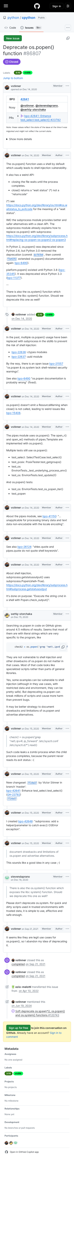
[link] (19, 314)
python (13, 18)
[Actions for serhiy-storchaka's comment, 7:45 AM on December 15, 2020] (67, 614)
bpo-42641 (13, 790)
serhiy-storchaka (21, 613)
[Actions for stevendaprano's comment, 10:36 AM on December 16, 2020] (67, 876)
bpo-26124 (24, 546)
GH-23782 (13, 794)
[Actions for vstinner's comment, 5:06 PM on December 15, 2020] (67, 774)
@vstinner (27, 105)
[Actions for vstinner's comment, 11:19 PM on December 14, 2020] (67, 507)
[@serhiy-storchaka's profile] (7, 615)
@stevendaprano (46, 105)
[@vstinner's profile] (7, 87)
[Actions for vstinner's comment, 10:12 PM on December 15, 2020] (67, 843)
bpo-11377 (14, 277)
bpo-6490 (21, 262)
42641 (24, 99)
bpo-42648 (25, 821)
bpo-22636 (19, 352)
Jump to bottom (13, 78)
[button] (63, 647)
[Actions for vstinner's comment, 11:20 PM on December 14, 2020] (67, 538)
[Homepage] (37, 6)
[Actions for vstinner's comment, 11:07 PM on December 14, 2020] (67, 396)
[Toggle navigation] (6, 6)
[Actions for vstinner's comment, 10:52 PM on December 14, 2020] (67, 155)
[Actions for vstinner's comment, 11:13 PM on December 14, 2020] (67, 426)
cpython (28, 18)
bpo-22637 (19, 356)
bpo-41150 (49, 516)
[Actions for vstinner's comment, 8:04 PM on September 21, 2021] (67, 928)
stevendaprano (20, 876)
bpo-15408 (13, 412)
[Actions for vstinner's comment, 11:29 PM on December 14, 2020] (67, 564)
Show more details (20, 139)
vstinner (16, 86)
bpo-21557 (56, 363)
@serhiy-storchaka (33, 109)
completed (18, 964)
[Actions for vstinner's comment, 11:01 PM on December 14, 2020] (67, 328)
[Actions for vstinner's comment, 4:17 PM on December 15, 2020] (67, 728)
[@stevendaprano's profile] (7, 878)
